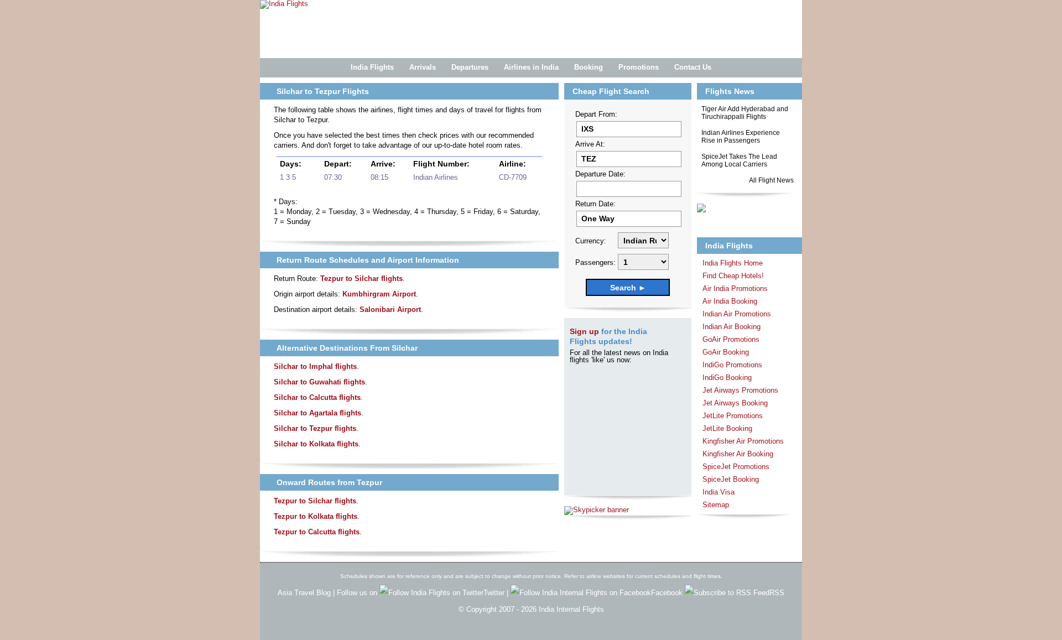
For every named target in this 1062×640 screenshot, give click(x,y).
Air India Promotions (735, 288)
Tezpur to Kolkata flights (315, 516)
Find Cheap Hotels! (733, 276)
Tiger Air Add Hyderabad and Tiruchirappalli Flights (744, 113)
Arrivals (422, 67)
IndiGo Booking (727, 377)
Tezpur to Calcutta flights (317, 532)
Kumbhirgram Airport (379, 294)
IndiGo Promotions (732, 365)
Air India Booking (729, 301)
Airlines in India (531, 67)
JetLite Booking (727, 428)
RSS (776, 593)
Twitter (495, 593)
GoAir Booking (725, 352)
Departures (469, 67)
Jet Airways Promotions (740, 390)
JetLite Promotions (732, 416)
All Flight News (771, 180)
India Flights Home (732, 263)
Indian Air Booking (731, 326)
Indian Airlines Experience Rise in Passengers (740, 136)
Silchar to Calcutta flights (317, 397)
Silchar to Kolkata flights (316, 444)
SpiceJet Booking (730, 479)
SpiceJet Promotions (735, 466)
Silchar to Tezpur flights (315, 428)
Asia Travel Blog (304, 593)
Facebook (668, 593)
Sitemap (715, 505)
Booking (588, 67)
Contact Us (692, 67)
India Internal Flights (571, 609)
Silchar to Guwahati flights (319, 382)
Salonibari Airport (390, 309)
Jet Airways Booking (735, 403)
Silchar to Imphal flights (315, 366)
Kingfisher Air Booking (737, 454)
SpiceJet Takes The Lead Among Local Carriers (739, 160)
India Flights (372, 67)
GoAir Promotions (730, 339)
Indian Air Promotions (736, 314)
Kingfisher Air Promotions (743, 441)
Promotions (638, 67)
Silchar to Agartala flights (317, 413)
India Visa (718, 492)
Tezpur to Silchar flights (361, 278)
